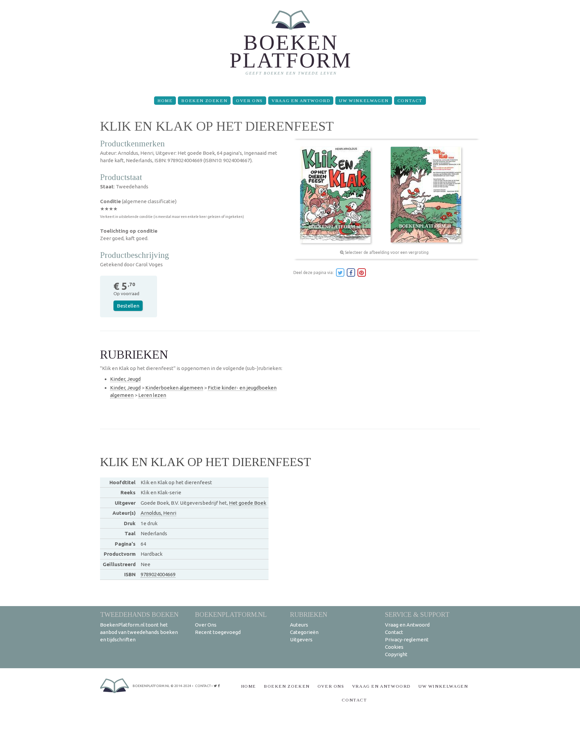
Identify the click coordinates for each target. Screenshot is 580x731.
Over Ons (249, 100)
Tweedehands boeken (139, 614)
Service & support (417, 614)
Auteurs (299, 625)
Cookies (394, 647)
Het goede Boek (247, 503)
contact (203, 686)
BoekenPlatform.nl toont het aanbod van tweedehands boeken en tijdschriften (139, 632)
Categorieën (304, 632)
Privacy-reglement (407, 639)
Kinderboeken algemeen (174, 388)
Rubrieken (308, 614)
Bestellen (128, 306)
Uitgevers (301, 639)
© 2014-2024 (181, 686)
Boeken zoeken (204, 100)
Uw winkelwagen (363, 100)
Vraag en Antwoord (301, 100)
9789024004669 (158, 574)
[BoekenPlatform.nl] (290, 45)
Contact (410, 100)
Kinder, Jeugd (125, 379)
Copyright (396, 654)
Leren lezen (152, 395)
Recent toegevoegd (218, 632)
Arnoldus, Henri (158, 513)
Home (165, 100)
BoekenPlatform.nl (231, 614)
